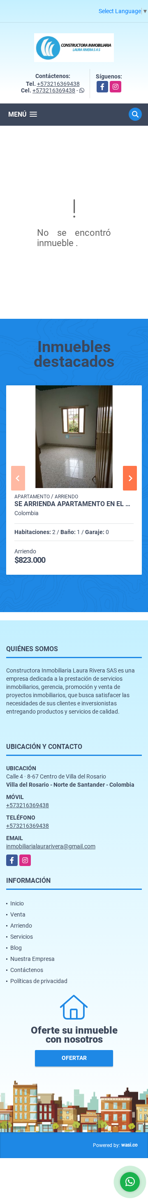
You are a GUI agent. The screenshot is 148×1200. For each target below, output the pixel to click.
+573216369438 (58, 84)
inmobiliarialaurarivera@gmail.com (50, 846)
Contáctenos (26, 970)
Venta (17, 914)
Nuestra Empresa (32, 959)
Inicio (17, 903)
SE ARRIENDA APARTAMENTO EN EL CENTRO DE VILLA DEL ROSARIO (74, 504)
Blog (16, 947)
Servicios (21, 936)
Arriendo (21, 925)
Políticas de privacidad (38, 981)
